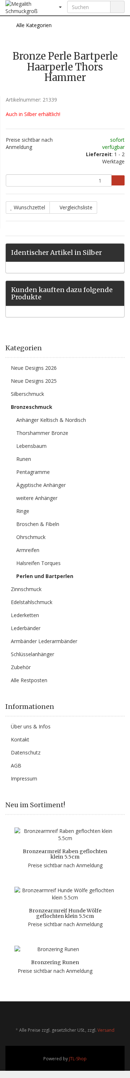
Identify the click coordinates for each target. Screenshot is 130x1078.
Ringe (22, 511)
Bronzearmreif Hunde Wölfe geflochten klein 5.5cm (65, 913)
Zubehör (21, 667)
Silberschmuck (27, 393)
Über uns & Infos (31, 726)
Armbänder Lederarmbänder (44, 641)
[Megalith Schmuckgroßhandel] (21, 7)
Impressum (24, 778)
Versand (106, 1030)
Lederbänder (25, 628)
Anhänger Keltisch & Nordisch (51, 419)
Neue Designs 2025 (34, 380)
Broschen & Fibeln (37, 524)
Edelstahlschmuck (31, 602)
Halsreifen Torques (38, 563)
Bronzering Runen (55, 962)
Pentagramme (33, 472)
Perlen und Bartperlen (44, 576)
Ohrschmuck (31, 537)
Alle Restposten (29, 680)
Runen (23, 458)
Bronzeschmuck (31, 406)
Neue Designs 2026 (34, 367)
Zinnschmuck (26, 589)
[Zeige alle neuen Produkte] (122, 805)
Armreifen (27, 550)
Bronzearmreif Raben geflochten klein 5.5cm (65, 854)
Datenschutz (25, 752)
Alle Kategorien (33, 25)
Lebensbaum (31, 445)
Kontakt (20, 739)
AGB (16, 765)
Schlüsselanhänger (32, 654)
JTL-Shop (78, 1059)
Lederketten (25, 615)
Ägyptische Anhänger (41, 485)
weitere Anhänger (36, 498)
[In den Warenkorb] (118, 180)
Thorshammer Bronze (42, 432)
